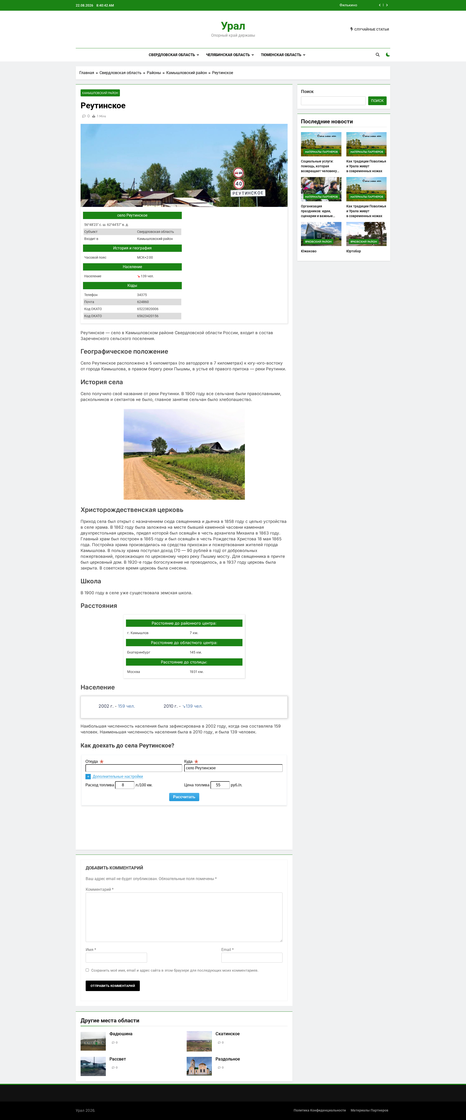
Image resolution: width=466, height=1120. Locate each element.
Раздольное (228, 1059)
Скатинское (228, 1033)
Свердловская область (172, 55)
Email (227, 949)
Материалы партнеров (321, 152)
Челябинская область (228, 55)
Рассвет (117, 1059)
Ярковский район (318, 242)
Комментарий (100, 889)
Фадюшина (121, 1033)
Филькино (348, 5)
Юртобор (353, 251)
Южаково (308, 251)
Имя (91, 949)
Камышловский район (100, 93)
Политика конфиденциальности (320, 1110)
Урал (233, 25)
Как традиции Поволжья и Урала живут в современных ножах (366, 166)
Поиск (307, 91)
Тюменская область (281, 55)
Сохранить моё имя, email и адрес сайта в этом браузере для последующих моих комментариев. (174, 970)
